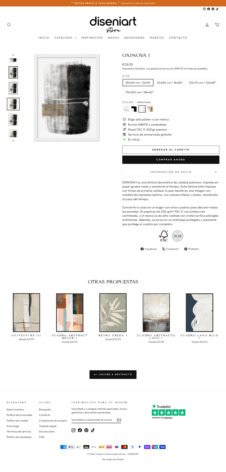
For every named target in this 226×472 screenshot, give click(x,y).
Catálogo (64, 37)
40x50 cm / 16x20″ (170, 82)
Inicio (44, 37)
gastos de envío (160, 68)
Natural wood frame (150, 109)
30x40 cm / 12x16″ (138, 82)
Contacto (178, 37)
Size (126, 76)
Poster (126, 109)
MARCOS (157, 37)
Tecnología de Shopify (113, 459)
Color (136, 102)
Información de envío (171, 171)
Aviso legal (13, 426)
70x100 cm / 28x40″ (139, 92)
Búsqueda (45, 409)
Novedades (134, 37)
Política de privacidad (19, 414)
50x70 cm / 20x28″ (202, 82)
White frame (142, 109)
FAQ (41, 437)
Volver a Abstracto (115, 374)
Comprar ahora (170, 159)
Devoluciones (47, 431)
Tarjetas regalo (48, 426)
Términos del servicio (19, 431)
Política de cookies (17, 420)
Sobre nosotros (15, 409)
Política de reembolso (19, 437)
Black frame (134, 109)
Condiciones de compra (53, 420)
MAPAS (113, 37)
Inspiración (92, 37)
